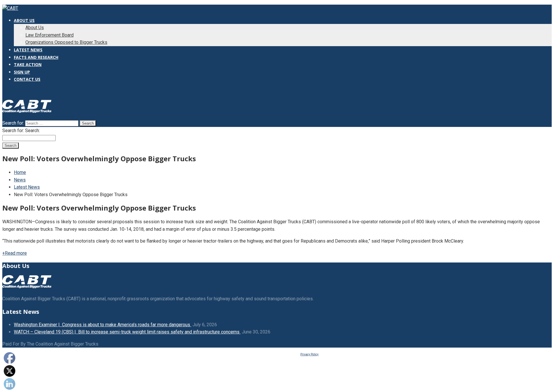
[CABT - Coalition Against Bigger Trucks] (10, 8)
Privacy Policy (309, 354)
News (20, 180)
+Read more (14, 253)
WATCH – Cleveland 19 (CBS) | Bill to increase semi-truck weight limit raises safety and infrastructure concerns (127, 332)
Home (20, 172)
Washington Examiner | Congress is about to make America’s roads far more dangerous (102, 324)
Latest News (27, 187)
